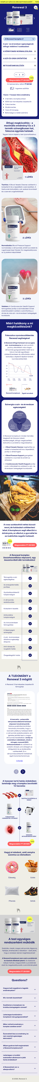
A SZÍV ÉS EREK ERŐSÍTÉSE (15, 58)
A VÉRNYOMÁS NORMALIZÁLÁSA (17, 51)
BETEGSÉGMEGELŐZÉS (13, 65)
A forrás (19, 761)
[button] (5, 18)
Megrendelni (19, 80)
